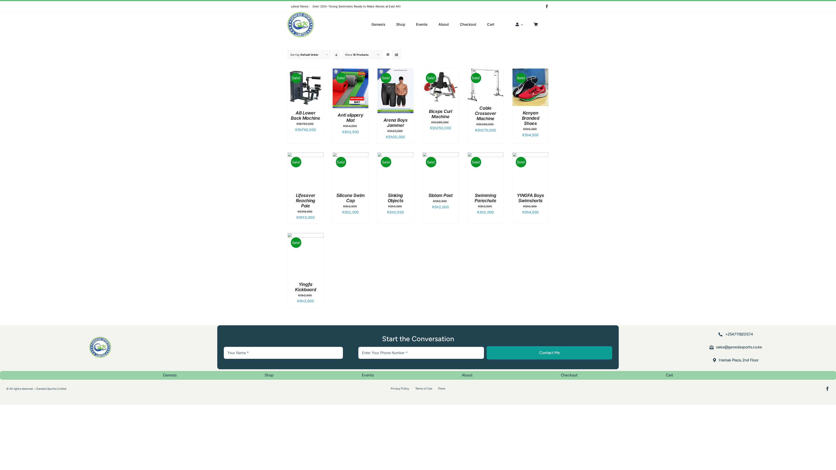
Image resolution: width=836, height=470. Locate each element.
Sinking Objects (395, 198)
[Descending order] (336, 54)
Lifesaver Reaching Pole (305, 200)
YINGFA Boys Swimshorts (530, 198)
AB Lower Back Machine (305, 115)
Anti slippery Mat (350, 117)
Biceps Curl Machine (440, 114)
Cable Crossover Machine (485, 113)
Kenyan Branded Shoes (530, 118)
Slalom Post (440, 195)
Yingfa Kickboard (305, 287)
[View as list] (396, 54)
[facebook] (547, 6)
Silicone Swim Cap (350, 198)
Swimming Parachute (485, 198)
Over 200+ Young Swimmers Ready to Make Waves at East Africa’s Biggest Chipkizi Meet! (375, 6)
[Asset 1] (300, 14)
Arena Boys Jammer (396, 123)
